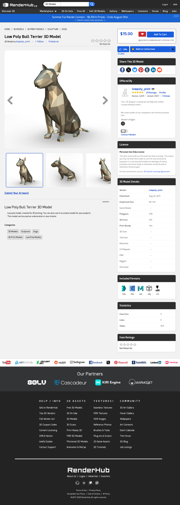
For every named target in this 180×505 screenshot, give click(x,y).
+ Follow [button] (39, 41)
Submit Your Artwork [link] (16, 193)
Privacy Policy (95, 490)
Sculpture (25, 231)
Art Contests (126, 424)
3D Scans (71, 424)
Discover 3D (8, 11)
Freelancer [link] (54, 41)
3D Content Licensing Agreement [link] (157, 172)
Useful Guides (46, 441)
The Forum (125, 436)
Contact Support (47, 447)
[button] (8, 100)
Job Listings (126, 447)
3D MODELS (19, 29)
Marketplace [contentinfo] (46, 11)
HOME (7, 29)
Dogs (35, 231)
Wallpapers (128, 11)
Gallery (113, 11)
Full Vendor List (47, 419)
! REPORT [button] (105, 202)
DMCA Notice (46, 436)
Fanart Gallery (127, 413)
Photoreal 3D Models (77, 441)
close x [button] (176, 16)
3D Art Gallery (127, 407)
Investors (105, 476)
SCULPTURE (53, 29)
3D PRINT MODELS (35, 29)
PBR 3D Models (74, 436)
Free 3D (81, 11)
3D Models (13, 231)
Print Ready (125, 226)
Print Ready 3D (74, 430)
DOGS (64, 29)
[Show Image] (24, 170)
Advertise (93, 476)
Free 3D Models (74, 407)
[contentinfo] (53, 4)
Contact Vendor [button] (128, 135)
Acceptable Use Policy (76, 494)
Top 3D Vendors (47, 413)
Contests (143, 11)
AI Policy (106, 494)
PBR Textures (100, 413)
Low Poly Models (33, 237)
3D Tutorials (100, 447)
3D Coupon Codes (48, 424)
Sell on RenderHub (48, 407)
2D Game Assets (102, 441)
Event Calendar (127, 430)
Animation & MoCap (76, 447)
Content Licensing (48, 430)
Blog (165, 11)
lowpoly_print (23, 41)
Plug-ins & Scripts (103, 436)
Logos (82, 476)
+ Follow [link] (166, 96)
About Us (71, 476)
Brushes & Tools (102, 430)
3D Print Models (15, 237)
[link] (166, 4)
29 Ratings (151, 92)
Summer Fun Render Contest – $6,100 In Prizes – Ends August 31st (115, 18)
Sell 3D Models (97, 11)
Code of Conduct (94, 494)
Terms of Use (81, 490)
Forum (155, 11)
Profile (162, 92)
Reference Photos (103, 424)
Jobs (174, 11)
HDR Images (100, 419)
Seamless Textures (103, 407)
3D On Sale (67, 11)
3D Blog (124, 441)
